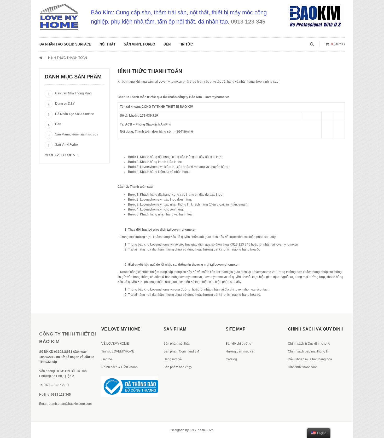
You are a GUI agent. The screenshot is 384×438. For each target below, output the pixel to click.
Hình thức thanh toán (303, 367)
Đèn (167, 44)
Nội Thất (107, 44)
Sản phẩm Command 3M (181, 351)
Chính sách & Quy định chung (309, 343)
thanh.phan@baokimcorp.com (70, 404)
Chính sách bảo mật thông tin (308, 351)
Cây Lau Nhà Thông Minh (73, 93)
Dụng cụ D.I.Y (65, 103)
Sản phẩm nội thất (176, 343)
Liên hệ (106, 359)
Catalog (231, 359)
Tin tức (186, 44)
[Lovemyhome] (58, 17)
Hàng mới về (173, 359)
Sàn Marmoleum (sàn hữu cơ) (76, 134)
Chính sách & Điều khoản (119, 367)
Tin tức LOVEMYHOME (117, 351)
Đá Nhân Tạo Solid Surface (65, 44)
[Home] (40, 57)
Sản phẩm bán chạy (178, 367)
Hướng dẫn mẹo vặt (240, 351)
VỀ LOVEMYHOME (115, 343)
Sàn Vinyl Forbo (139, 44)
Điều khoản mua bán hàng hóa (310, 359)
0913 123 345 (248, 21)
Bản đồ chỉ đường (238, 343)
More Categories (60, 155)
